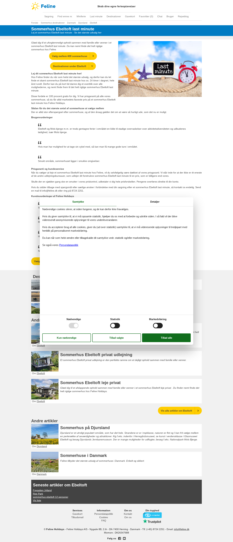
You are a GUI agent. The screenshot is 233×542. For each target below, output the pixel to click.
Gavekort (130, 16)
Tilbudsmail (77, 517)
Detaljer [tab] (154, 201)
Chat (159, 16)
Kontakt (128, 513)
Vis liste (37, 500)
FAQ (103, 520)
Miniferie (81, 16)
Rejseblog (183, 16)
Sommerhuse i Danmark (83, 455)
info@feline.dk (181, 529)
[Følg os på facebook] (119, 538)
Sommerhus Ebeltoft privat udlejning (96, 354)
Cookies (103, 517)
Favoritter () (146, 16)
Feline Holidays (116, 6)
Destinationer (114, 16)
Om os (128, 517)
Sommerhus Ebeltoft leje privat (90, 382)
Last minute (96, 16)
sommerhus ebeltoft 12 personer (50, 497)
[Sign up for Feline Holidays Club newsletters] (124, 538)
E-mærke (152, 515)
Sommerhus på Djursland (85, 427)
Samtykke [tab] (78, 201)
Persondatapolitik (103, 513)
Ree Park (38, 493)
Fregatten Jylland (42, 490)
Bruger (170, 16)
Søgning (48, 16)
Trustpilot (152, 521)
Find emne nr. (64, 16)
